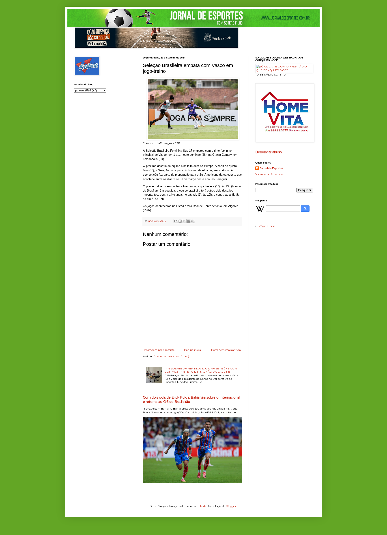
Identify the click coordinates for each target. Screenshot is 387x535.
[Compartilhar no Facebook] (188, 221)
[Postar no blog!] (180, 221)
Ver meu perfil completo (270, 174)
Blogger (231, 506)
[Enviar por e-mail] (176, 221)
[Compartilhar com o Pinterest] (193, 221)
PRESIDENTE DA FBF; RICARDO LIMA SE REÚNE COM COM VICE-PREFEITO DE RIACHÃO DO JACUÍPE (201, 370)
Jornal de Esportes (271, 168)
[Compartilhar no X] (184, 221)
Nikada (202, 506)
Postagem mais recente (159, 350)
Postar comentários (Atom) (171, 356)
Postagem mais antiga (226, 350)
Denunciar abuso (268, 152)
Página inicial (193, 350)
